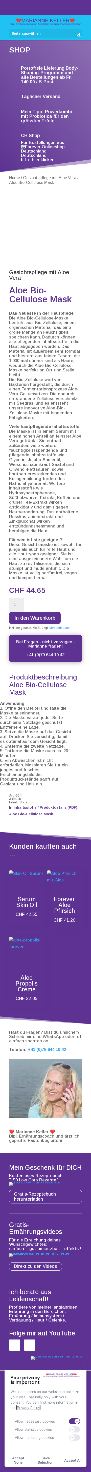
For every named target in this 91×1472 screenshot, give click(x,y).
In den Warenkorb (34, 618)
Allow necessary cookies (35, 1421)
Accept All (73, 1460)
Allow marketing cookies (34, 1437)
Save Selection (45, 1460)
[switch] (74, 1421)
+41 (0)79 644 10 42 (45, 654)
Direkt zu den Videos (35, 1266)
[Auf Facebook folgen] (14, 1345)
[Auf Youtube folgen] (29, 1345)
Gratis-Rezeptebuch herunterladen (35, 1197)
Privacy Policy (28, 1407)
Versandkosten (60, 628)
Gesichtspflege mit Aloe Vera (49, 178)
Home (14, 178)
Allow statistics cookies (33, 1429)
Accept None (18, 1460)
